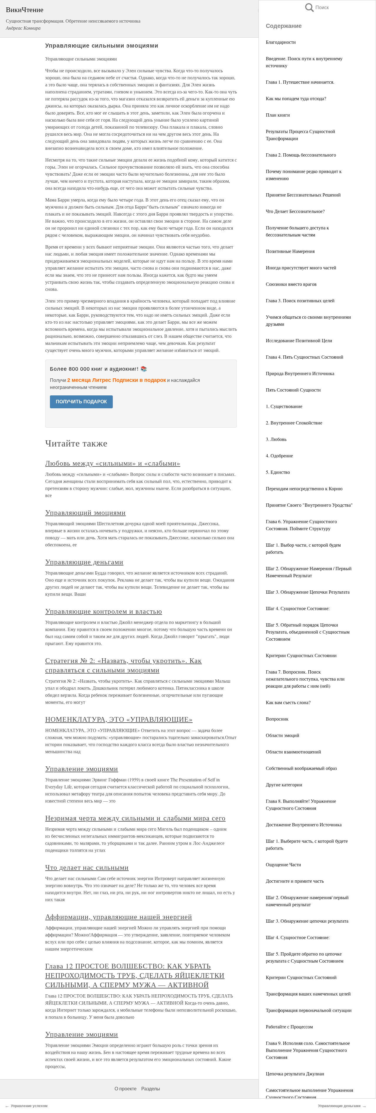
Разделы (150, 1088)
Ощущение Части (283, 864)
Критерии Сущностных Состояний (301, 977)
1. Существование (284, 406)
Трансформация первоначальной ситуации (309, 1010)
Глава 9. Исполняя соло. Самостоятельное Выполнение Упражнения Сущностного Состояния (308, 1050)
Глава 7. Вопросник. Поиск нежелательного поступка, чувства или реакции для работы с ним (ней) (305, 679)
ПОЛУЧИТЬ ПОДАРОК (81, 401)
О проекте (126, 1088)
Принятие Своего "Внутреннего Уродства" (309, 505)
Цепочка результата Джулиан (295, 1073)
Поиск (316, 7)
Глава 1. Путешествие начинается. (300, 82)
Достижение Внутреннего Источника (304, 824)
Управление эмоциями (81, 768)
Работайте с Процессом (289, 1026)
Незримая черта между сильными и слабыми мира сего (135, 817)
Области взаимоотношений (293, 751)
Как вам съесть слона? (288, 702)
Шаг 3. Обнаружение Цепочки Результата (308, 592)
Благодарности (281, 42)
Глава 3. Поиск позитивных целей (300, 300)
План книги (278, 115)
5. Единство (278, 472)
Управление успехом (29, 1106)
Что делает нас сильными (87, 867)
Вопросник (277, 719)
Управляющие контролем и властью (103, 611)
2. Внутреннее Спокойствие (294, 422)
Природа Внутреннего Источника (300, 373)
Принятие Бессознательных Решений (303, 195)
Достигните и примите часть (295, 881)
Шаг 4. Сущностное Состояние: (298, 608)
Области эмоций (282, 735)
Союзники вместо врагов (291, 284)
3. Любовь (276, 439)
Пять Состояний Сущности (293, 390)
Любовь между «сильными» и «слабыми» (112, 463)
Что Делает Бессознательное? (295, 211)
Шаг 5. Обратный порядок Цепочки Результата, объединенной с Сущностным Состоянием (308, 632)
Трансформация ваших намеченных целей (308, 994)
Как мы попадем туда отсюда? (296, 98)
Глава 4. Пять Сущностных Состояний (304, 357)
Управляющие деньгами (84, 561)
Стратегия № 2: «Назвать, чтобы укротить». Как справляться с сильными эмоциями (123, 665)
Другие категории (284, 784)
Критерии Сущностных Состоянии (301, 655)
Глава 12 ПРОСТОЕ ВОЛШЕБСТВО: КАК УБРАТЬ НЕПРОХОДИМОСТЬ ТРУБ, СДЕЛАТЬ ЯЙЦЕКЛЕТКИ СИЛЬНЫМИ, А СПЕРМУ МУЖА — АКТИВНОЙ (134, 975)
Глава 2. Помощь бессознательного (301, 155)
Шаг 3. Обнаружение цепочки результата (307, 921)
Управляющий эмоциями (85, 512)
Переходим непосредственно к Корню (304, 488)
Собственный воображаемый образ (301, 768)
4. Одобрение (279, 455)
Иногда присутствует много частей (301, 267)
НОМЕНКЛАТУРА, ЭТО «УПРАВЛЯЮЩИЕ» (119, 719)
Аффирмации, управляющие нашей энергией (118, 916)
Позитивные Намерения (290, 251)
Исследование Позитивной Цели (299, 340)
